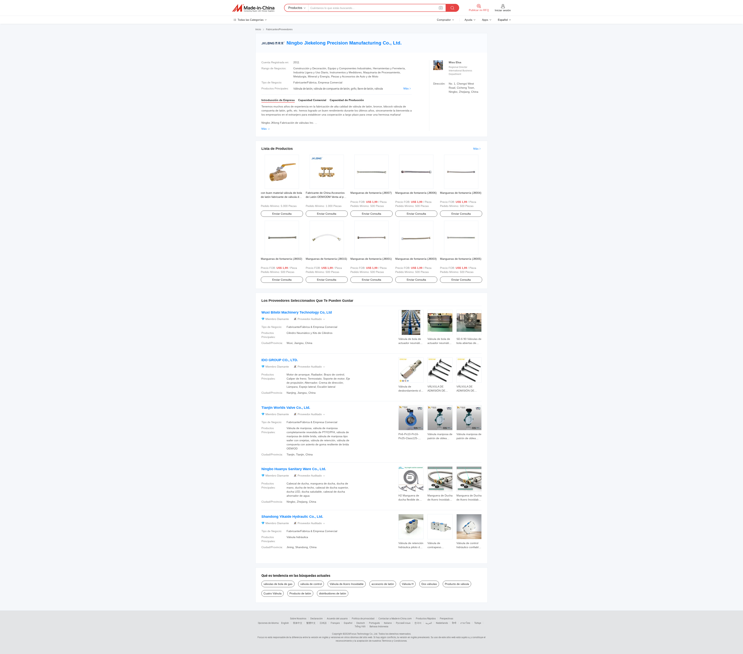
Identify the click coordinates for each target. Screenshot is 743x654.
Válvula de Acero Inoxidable (347, 583)
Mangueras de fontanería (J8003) (416, 258)
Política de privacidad (363, 618)
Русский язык (403, 622)
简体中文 (297, 622)
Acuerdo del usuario (337, 618)
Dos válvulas (429, 583)
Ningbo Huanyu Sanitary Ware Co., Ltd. (293, 469)
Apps (485, 19)
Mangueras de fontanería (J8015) (326, 258)
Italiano (388, 622)
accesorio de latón (383, 583)
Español (348, 622)
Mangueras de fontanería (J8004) (460, 192)
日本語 (323, 622)
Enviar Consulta (282, 213)
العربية (428, 622)
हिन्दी (454, 622)
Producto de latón (300, 593)
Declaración (316, 618)
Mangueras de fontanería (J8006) (416, 192)
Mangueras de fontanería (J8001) (371, 258)
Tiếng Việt (360, 626)
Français (335, 622)
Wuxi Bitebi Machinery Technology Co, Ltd (296, 312)
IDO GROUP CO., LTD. (279, 360)
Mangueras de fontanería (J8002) (281, 258)
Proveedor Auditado (312, 319)
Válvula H (407, 583)
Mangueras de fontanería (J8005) (460, 258)
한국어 (417, 622)
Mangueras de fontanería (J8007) (371, 192)
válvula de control (311, 583)
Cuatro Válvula (273, 593)
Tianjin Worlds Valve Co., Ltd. (285, 408)
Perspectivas (446, 618)
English (285, 622)
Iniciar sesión (503, 10)
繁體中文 (311, 622)
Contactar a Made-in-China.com (395, 618)
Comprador (444, 19)
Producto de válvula (457, 583)
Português (374, 622)
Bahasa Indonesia (379, 626)
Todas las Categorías (251, 19)
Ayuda (468, 19)
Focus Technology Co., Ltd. (364, 633)
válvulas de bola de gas (278, 583)
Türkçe (477, 622)
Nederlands (442, 622)
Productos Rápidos (426, 618)
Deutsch (360, 622)
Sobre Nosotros (298, 618)
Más (406, 88)
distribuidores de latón (332, 593)
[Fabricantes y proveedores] (253, 8)
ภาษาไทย (465, 622)
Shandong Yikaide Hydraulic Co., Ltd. (292, 517)
